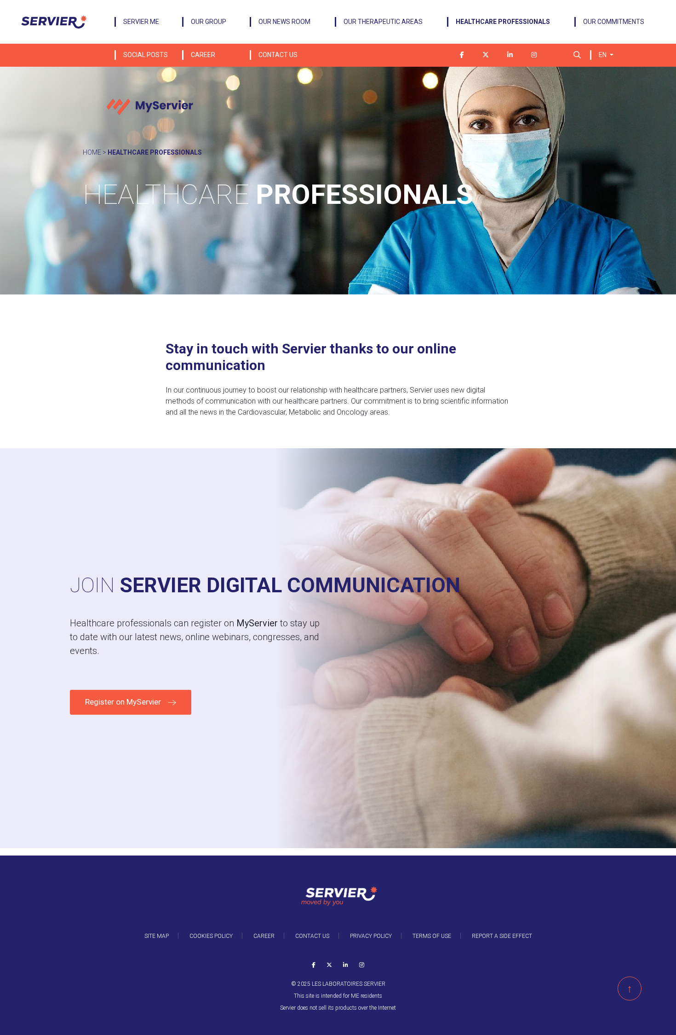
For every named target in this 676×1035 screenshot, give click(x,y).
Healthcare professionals (503, 21)
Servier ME (141, 21)
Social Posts (145, 54)
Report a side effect (502, 936)
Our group (208, 21)
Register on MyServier (123, 701)
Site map (156, 936)
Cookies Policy (211, 936)
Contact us (278, 54)
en (603, 54)
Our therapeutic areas (383, 21)
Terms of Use (431, 936)
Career (203, 54)
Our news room (284, 21)
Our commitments (613, 21)
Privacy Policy (371, 936)
